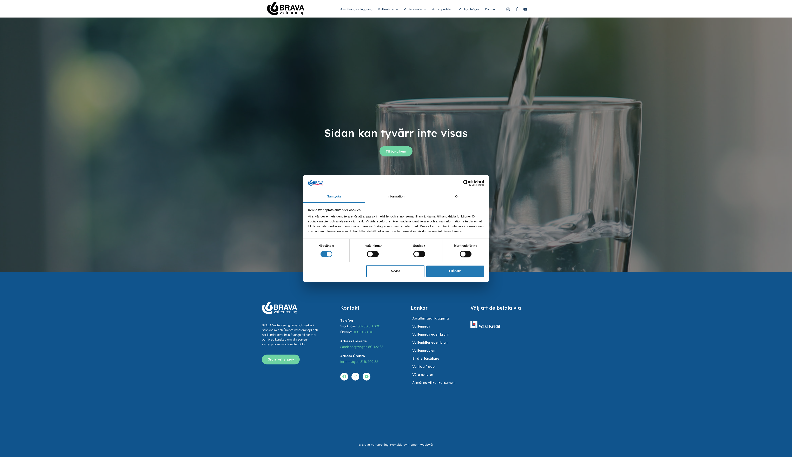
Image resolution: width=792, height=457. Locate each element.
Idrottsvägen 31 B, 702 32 (359, 361)
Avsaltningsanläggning (356, 9)
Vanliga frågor (469, 9)
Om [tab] (457, 196)
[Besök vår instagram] (355, 377)
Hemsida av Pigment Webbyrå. (411, 444)
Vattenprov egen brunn (430, 334)
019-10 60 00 (362, 332)
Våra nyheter (422, 374)
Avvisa (395, 271)
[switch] (373, 254)
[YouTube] (525, 9)
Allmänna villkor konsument (434, 383)
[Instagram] (508, 9)
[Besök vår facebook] (344, 377)
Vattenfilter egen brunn (430, 342)
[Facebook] (517, 9)
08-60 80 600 (368, 326)
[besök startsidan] (279, 308)
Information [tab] (396, 196)
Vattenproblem (442, 9)
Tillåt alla (455, 271)
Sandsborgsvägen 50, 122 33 (361, 347)
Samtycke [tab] (334, 196)
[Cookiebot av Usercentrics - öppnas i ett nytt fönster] (466, 183)
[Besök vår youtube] (366, 377)
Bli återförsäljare (425, 358)
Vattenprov (421, 326)
